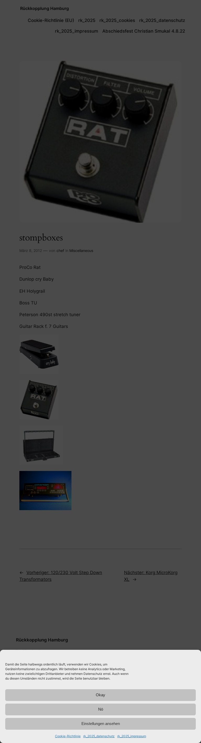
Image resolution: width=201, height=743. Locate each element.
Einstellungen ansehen (100, 723)
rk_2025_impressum (131, 736)
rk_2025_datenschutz (99, 736)
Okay (100, 695)
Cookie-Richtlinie (68, 736)
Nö (100, 709)
